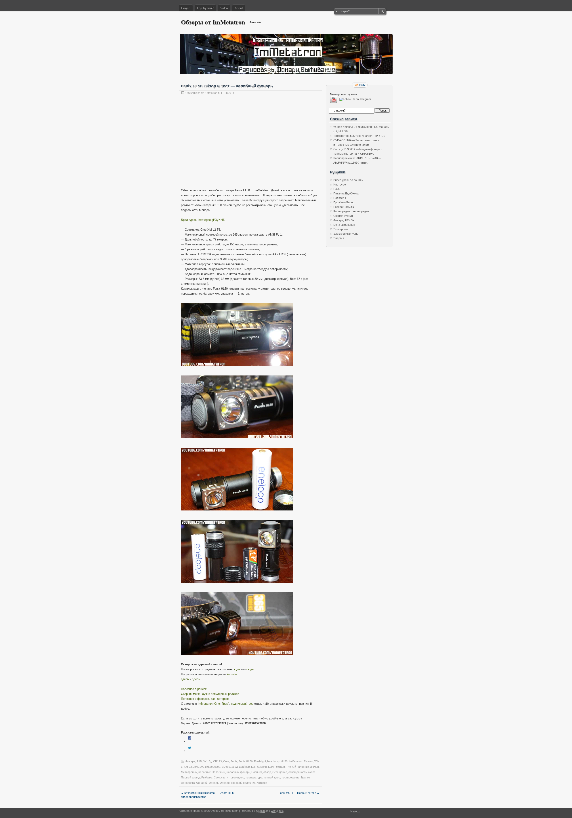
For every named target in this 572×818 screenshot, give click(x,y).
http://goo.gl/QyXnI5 (211, 219)
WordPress (277, 810)
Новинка (256, 772)
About (239, 8)
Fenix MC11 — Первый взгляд (299, 793)
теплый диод (272, 777)
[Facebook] (189, 741)
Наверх (355, 811)
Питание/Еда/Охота (346, 193)
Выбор (226, 766)
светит (225, 777)
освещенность (297, 772)
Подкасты (339, 198)
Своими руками (343, 215)
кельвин (262, 766)
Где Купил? (205, 8)
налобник (204, 772)
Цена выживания (344, 224)
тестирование (290, 777)
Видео (185, 8)
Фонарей (202, 782)
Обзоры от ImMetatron (213, 22)
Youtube (232, 674)
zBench (260, 810)
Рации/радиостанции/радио (351, 211)
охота (311, 772)
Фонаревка (188, 782)
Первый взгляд (190, 777)
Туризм (305, 777)
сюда (236, 669)
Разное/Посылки (344, 207)
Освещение (279, 772)
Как (253, 766)
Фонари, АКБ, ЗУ (195, 761)
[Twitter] (189, 751)
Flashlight (260, 761)
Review (308, 761)
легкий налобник (298, 766)
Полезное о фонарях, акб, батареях (205, 698)
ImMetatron (296, 761)
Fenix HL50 (246, 761)
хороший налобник (243, 782)
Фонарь (214, 782)
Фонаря (225, 782)
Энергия (338, 238)
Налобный (218, 772)
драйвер (244, 766)
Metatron (212, 93)
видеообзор (212, 766)
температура (254, 777)
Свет (217, 777)
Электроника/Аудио (345, 233)
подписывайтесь (242, 703)
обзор (267, 772)
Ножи (336, 189)
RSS (362, 84)
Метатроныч (189, 772)
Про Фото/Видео (343, 202)
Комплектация (277, 766)
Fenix (234, 761)
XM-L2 (188, 766)
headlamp (273, 761)
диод (234, 766)
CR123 (217, 761)
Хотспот (262, 782)
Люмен (314, 766)
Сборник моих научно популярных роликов (210, 694)
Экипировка (340, 229)
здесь (185, 679)
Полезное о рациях (194, 689)
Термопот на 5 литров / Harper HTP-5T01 (359, 135)
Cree (226, 761)
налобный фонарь (238, 772)
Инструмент (341, 184)
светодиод (237, 777)
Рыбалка (206, 777)
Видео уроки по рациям (348, 180)
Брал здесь (189, 219)
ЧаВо (224, 8)
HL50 (284, 761)
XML (196, 766)
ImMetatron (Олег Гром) (213, 703)
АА (202, 766)
